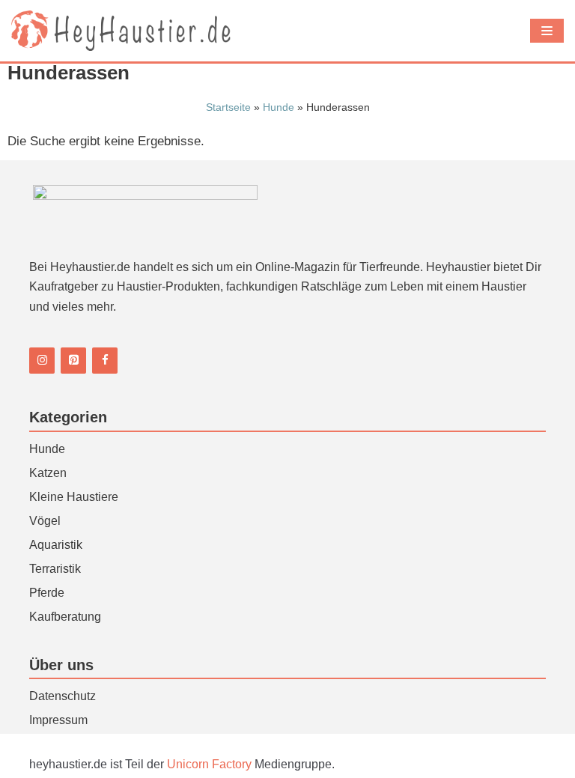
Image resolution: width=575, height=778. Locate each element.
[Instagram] (42, 360)
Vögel (45, 520)
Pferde (46, 592)
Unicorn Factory (211, 764)
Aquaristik (55, 544)
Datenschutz (62, 696)
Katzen (48, 473)
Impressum (58, 720)
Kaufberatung (65, 616)
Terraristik (55, 568)
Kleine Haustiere (73, 496)
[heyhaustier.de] (123, 30)
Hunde (278, 107)
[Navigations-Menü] (547, 31)
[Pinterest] (73, 360)
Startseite (228, 107)
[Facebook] (105, 360)
